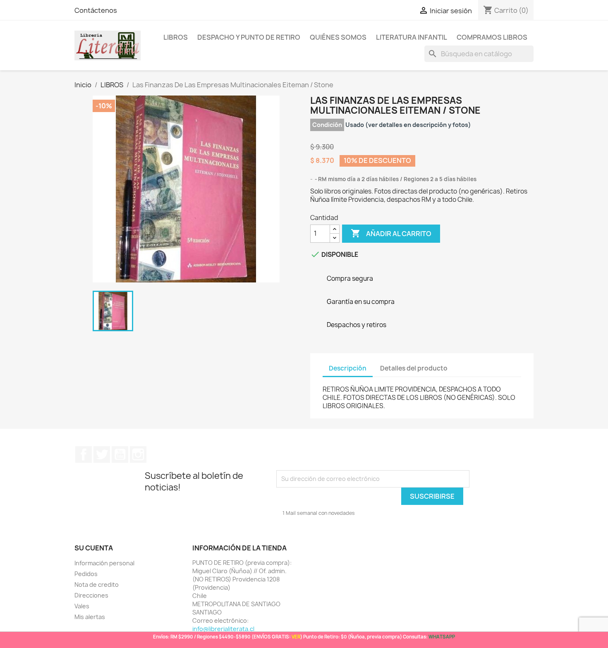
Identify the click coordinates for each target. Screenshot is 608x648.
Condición (327, 125)
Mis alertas (89, 617)
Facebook (83, 454)
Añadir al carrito (391, 233)
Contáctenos (95, 10)
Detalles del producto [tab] (414, 368)
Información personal (104, 563)
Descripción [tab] (347, 368)
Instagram (138, 454)
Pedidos (86, 574)
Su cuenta (93, 547)
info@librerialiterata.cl (223, 629)
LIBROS (175, 37)
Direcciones (91, 595)
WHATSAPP (441, 637)
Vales (81, 606)
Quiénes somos (338, 37)
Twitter (101, 454)
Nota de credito (96, 584)
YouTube (120, 454)
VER (296, 637)
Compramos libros (492, 37)
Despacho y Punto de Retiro (248, 37)
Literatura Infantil (411, 37)
